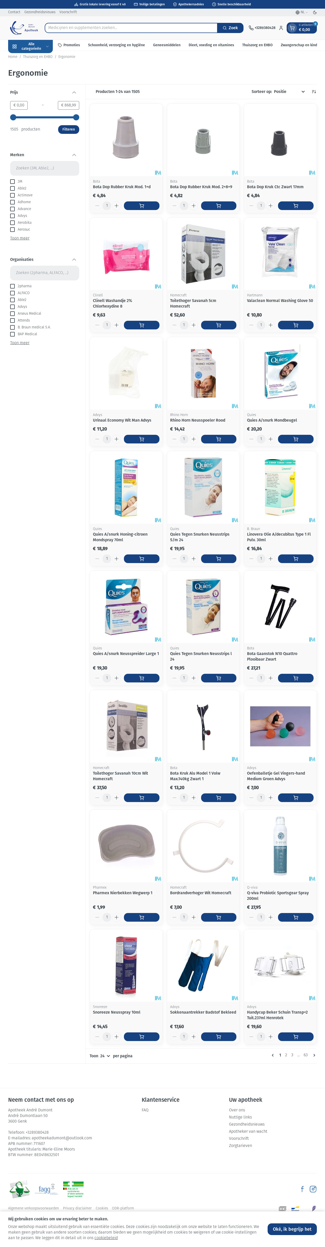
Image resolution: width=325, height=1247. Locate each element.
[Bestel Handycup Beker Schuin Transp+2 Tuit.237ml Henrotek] (296, 1036)
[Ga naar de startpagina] (24, 28)
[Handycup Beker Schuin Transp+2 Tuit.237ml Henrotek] (280, 965)
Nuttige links (240, 1117)
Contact (14, 12)
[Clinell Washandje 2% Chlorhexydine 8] (126, 254)
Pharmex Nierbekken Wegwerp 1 (122, 892)
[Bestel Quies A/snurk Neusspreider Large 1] (141, 678)
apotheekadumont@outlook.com (62, 1138)
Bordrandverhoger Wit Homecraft (200, 892)
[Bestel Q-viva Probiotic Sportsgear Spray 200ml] (296, 917)
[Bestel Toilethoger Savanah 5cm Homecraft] (219, 325)
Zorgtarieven (240, 1146)
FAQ (145, 1110)
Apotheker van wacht (248, 1132)
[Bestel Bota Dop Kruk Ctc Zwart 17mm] (296, 205)
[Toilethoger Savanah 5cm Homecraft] (203, 254)
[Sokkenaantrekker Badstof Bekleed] (203, 965)
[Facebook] (302, 1189)
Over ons (237, 1110)
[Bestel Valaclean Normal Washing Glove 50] (296, 325)
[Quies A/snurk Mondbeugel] (280, 373)
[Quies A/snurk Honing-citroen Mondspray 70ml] (126, 487)
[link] (273, 1055)
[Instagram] (313, 1189)
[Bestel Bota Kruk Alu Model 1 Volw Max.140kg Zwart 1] (219, 797)
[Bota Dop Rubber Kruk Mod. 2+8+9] (203, 140)
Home (12, 57)
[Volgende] (313, 1055)
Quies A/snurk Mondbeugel (272, 420)
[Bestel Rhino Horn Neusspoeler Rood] (219, 439)
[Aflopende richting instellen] (314, 92)
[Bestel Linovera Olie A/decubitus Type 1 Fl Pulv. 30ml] (296, 558)
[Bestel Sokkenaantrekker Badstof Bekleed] (219, 1036)
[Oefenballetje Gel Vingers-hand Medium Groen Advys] (280, 726)
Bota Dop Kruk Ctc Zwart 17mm (275, 186)
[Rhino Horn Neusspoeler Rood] (203, 373)
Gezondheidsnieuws (39, 12)
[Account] (281, 27)
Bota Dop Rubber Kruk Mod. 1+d (122, 186)
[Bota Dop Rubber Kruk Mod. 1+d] (126, 140)
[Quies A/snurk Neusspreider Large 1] (126, 607)
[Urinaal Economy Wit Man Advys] (126, 373)
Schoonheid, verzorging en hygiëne (116, 45)
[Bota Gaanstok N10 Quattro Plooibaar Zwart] (280, 607)
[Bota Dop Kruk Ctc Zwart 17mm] (280, 140)
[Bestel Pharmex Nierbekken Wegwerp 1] (141, 917)
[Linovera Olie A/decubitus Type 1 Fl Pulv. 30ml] (280, 487)
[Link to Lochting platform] (314, 1209)
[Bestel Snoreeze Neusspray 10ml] (141, 1036)
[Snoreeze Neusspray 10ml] (126, 965)
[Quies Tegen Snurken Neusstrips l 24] (203, 607)
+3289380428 (37, 1133)
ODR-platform (123, 1208)
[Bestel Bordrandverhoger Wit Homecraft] (219, 917)
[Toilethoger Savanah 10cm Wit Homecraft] (126, 726)
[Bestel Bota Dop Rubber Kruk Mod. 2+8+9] (219, 205)
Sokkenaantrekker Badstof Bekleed (203, 1012)
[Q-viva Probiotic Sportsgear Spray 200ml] (280, 846)
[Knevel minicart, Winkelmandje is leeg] (292, 28)
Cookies (102, 1208)
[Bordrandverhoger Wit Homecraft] (203, 846)
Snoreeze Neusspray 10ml (116, 1012)
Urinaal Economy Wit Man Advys (122, 420)
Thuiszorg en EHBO (257, 45)
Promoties (71, 45)
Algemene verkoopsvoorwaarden (33, 1208)
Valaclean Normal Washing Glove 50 (280, 300)
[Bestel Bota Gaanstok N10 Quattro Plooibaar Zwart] (296, 678)
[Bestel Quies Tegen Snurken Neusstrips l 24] (219, 678)
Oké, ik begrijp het (292, 1229)
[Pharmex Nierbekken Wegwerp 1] (126, 846)
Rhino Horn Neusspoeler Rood (197, 420)
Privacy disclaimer (77, 1208)
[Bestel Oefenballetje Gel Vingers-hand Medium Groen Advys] (296, 797)
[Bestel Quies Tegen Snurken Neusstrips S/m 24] (219, 558)
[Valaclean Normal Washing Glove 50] (280, 254)
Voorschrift (68, 12)
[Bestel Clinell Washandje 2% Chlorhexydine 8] (141, 325)
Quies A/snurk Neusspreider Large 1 (126, 653)
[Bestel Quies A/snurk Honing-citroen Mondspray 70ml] (141, 558)
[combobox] (131, 28)
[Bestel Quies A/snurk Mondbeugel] (296, 439)
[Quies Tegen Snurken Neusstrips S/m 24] (203, 487)
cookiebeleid (106, 1238)
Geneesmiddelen (167, 45)
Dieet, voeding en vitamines (211, 45)
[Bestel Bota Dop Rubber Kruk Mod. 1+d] (141, 205)
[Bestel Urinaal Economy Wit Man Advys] (141, 439)
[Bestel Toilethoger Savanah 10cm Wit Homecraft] (141, 797)
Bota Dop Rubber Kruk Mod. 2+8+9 (201, 186)
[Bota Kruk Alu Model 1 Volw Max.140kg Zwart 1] (203, 726)
